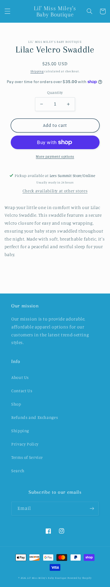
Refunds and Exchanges (34, 417)
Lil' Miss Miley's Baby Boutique (47, 577)
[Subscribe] (91, 509)
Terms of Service (27, 457)
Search (18, 470)
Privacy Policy (25, 444)
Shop (16, 404)
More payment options (55, 156)
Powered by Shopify (79, 577)
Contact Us (21, 390)
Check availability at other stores (55, 190)
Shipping (37, 71)
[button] (7, 11)
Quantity (55, 92)
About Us (20, 377)
